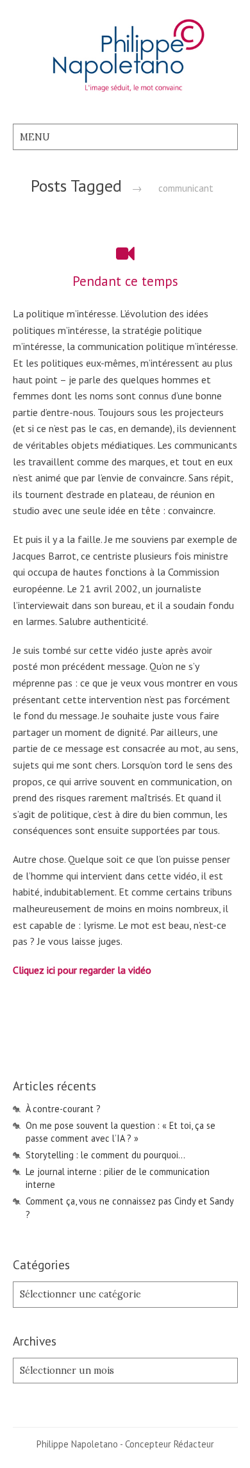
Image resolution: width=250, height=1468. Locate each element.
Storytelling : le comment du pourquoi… (105, 1155)
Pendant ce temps (125, 281)
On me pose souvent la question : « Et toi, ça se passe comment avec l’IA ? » (120, 1131)
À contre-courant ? (63, 1109)
